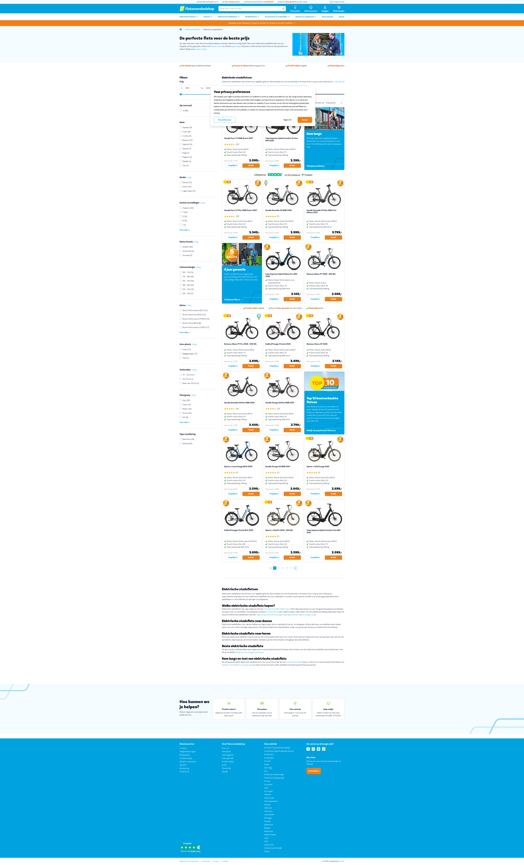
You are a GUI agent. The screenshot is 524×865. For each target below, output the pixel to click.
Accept (305, 120)
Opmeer (267, 821)
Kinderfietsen (251, 17)
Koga (251, 665)
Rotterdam (268, 831)
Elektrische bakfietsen (227, 17)
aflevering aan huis (249, 66)
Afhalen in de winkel (188, 761)
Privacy (216, 861)
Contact (183, 748)
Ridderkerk (268, 825)
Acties (341, 17)
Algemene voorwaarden (189, 861)
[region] (263, 106)
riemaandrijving (272, 612)
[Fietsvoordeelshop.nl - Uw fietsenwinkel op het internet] (197, 8)
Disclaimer (206, 861)
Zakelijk (225, 771)
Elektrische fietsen (188, 17)
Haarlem (267, 794)
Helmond (268, 808)
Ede (265, 771)
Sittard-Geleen (270, 834)
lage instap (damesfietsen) (289, 615)
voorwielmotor (270, 609)
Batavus (238, 665)
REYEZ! (341, 861)
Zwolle (267, 851)
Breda (266, 764)
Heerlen (267, 804)
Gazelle (225, 665)
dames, (214, 46)
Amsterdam (269, 758)
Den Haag (268, 768)
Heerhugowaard (270, 801)
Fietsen (207, 17)
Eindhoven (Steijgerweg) (274, 778)
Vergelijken (232, 165)
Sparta (245, 665)
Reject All (287, 120)
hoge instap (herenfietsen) (267, 615)
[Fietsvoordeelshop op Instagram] (313, 749)
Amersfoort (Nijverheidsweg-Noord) (279, 751)
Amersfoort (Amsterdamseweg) (277, 748)
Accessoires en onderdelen (276, 17)
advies (337, 66)
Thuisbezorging (186, 758)
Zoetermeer (269, 845)
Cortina (231, 665)
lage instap (236, 46)
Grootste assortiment (259, 2)
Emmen (267, 781)
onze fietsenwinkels (294, 662)
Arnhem (267, 761)
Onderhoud (184, 771)
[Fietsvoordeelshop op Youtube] (318, 749)
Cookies (225, 861)
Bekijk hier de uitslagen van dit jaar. (250, 652)
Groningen (268, 791)
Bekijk (251, 165)
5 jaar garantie (227, 758)
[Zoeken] (283, 8)
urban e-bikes (201, 49)
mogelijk (297, 66)
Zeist (266, 841)
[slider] (181, 94)
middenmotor (284, 609)
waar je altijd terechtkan (196, 66)
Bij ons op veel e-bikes (293, 2)
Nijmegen (268, 818)
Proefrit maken (228, 761)
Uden (266, 838)
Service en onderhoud (304, 17)
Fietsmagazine (227, 755)
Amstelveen (269, 754)
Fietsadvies (226, 751)
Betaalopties (185, 755)
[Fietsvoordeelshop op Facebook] (308, 749)
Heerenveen (269, 798)
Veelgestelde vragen (188, 751)
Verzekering (184, 768)
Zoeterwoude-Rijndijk (273, 848)
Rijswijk (267, 828)
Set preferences (224, 120)
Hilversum (268, 811)
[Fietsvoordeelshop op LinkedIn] (323, 749)
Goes (266, 788)
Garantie (183, 765)
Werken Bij (226, 768)
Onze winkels (327, 17)
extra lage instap (309, 615)
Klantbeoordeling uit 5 (208, 2)
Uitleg (188, 177)
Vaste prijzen (232, 2)
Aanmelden (313, 771)
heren (219, 46)
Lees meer (338, 81)
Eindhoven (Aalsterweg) (273, 774)
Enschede (268, 784)
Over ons (225, 748)
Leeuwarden (269, 814)
